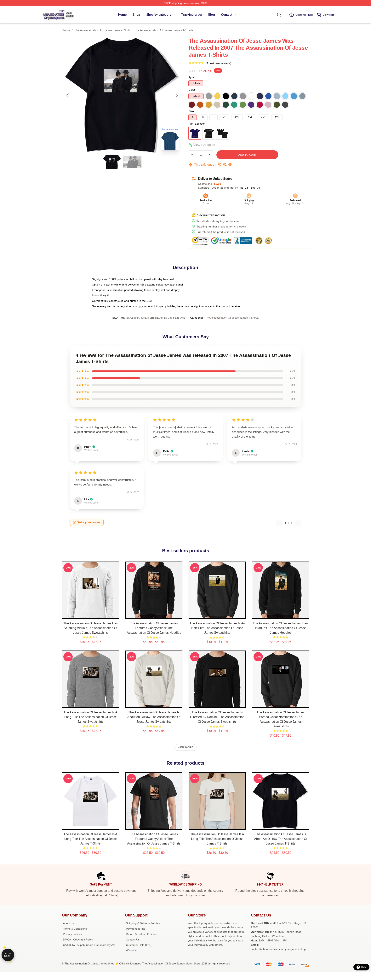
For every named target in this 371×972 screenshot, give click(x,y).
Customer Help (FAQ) (139, 944)
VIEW (90, 614)
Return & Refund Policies (141, 934)
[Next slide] (176, 95)
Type (192, 77)
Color (192, 89)
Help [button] (363, 967)
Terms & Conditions (75, 928)
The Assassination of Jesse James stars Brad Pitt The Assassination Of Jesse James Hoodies (281, 628)
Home (66, 30)
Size (191, 111)
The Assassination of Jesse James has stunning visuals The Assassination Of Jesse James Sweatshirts (90, 628)
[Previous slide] (68, 95)
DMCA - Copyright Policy (78, 939)
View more (185, 747)
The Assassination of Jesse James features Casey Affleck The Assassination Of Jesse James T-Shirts (153, 839)
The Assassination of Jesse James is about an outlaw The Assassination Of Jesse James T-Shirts (280, 839)
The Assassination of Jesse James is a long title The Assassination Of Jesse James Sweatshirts (90, 717)
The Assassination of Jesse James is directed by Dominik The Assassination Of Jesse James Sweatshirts (217, 717)
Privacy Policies (72, 934)
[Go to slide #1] (112, 162)
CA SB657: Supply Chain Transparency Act (89, 944)
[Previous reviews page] (279, 523)
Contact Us (133, 939)
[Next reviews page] (297, 523)
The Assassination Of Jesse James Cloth (102, 30)
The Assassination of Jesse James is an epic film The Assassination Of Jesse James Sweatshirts (217, 628)
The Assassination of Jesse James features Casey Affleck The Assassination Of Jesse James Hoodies (154, 628)
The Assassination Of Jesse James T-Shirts (163, 30)
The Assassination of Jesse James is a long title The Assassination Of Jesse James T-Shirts (90, 839)
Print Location (197, 123)
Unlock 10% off (8, 955)
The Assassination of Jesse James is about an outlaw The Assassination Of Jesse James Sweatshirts (153, 717)
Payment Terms (135, 928)
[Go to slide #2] (132, 162)
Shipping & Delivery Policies (143, 923)
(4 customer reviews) (218, 63)
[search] (279, 15)
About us (68, 923)
